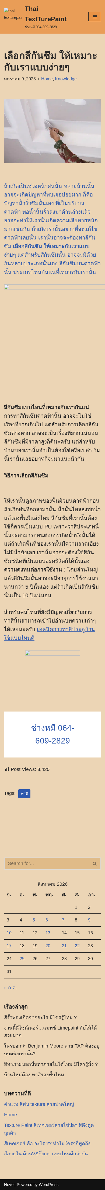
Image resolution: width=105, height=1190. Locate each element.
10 (9, 932)
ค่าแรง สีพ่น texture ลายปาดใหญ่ (39, 1104)
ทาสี (24, 794)
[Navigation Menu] (94, 16)
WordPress (49, 1184)
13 (48, 932)
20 (48, 945)
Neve (8, 1184)
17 (9, 945)
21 (64, 945)
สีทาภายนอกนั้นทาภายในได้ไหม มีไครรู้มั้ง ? (51, 1064)
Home (47, 78)
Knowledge (66, 78)
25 (22, 958)
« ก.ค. (10, 987)
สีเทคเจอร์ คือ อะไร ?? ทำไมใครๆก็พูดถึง (47, 1143)
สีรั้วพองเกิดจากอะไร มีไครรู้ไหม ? (40, 1017)
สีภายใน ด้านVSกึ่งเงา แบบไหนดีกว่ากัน (46, 1153)
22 (77, 945)
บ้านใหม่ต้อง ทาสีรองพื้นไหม (34, 1074)
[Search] (95, 863)
